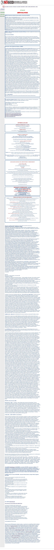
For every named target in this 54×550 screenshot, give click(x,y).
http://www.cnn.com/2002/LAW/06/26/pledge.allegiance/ (13, 114)
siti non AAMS (11, 527)
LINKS (37, 6)
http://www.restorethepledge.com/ (10, 116)
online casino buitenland (16, 535)
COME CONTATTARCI (31, 6)
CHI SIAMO (7, 6)
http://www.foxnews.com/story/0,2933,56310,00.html (13, 113)
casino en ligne (20, 533)
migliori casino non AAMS (19, 529)
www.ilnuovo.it (12, 501)
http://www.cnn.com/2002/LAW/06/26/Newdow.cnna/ (13, 115)
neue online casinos (15, 537)
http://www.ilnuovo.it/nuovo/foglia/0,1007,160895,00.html (13, 503)
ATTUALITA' (15, 6)
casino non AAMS (29, 531)
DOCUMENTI (23, 6)
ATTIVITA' (10, 6)
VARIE (26, 6)
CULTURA (18, 6)
